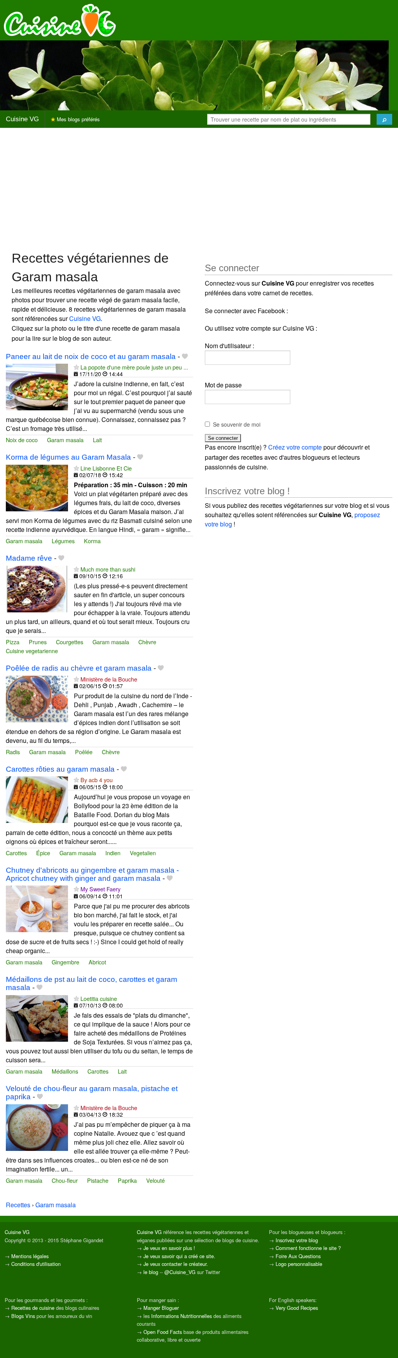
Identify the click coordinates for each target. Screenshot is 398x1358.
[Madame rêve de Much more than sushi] (37, 588)
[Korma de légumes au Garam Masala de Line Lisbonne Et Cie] (37, 487)
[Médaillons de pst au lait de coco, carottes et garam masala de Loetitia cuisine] (37, 1017)
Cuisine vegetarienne (32, 651)
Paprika (127, 1180)
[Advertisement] (199, 188)
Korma (92, 541)
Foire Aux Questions (298, 1256)
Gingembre (65, 962)
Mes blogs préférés (77, 119)
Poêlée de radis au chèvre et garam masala (79, 668)
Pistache (97, 1180)
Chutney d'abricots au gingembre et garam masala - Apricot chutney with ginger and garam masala (92, 874)
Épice (43, 853)
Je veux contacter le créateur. (175, 1263)
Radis (13, 752)
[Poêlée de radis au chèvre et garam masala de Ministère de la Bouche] (37, 698)
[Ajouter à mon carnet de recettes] (185, 356)
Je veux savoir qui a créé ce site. (179, 1256)
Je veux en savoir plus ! (169, 1248)
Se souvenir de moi (236, 424)
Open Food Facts (162, 1331)
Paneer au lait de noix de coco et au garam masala (91, 356)
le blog (150, 1272)
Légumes (63, 541)
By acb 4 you (96, 780)
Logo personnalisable (299, 1263)
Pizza (12, 642)
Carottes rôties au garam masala (60, 769)
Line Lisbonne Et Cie (106, 468)
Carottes (16, 853)
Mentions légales (30, 1256)
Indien (112, 853)
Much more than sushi (107, 569)
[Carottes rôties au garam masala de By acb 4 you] (37, 799)
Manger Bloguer (161, 1307)
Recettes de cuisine (32, 1307)
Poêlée (84, 752)
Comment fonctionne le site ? (308, 1248)
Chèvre (147, 642)
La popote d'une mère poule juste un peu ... (134, 367)
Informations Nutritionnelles (181, 1316)
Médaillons (65, 1071)
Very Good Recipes (297, 1307)
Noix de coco (22, 440)
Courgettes (69, 642)
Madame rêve (29, 558)
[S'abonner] (76, 367)
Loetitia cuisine (98, 998)
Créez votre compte (295, 447)
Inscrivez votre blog (297, 1240)
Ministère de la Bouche (108, 679)
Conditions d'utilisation (36, 1263)
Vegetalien (143, 853)
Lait (97, 440)
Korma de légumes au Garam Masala (68, 457)
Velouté (155, 1180)
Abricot (97, 962)
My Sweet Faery (100, 889)
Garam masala (65, 440)
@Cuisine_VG (180, 1272)
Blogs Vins (23, 1316)
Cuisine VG (22, 119)
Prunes (38, 642)
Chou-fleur (65, 1180)
